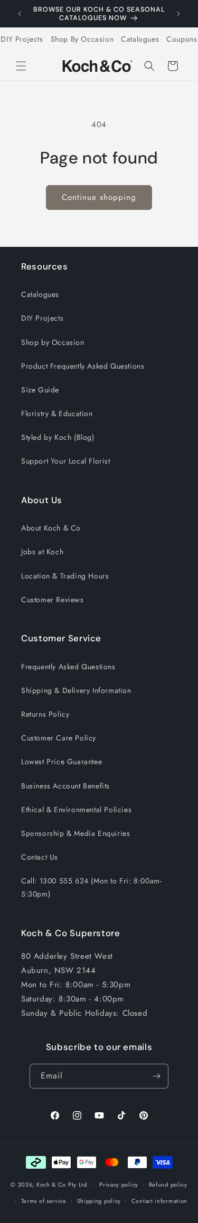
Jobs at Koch (42, 551)
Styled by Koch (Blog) (58, 437)
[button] (21, 66)
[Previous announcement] (19, 13)
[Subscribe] (156, 1076)
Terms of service (44, 1201)
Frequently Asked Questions (68, 666)
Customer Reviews (52, 599)
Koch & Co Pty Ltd (61, 1184)
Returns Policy (45, 714)
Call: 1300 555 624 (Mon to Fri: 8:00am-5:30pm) (91, 887)
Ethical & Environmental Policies (76, 809)
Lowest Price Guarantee (61, 761)
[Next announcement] (178, 13)
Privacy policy (118, 1184)
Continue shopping (99, 197)
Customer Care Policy (58, 738)
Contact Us (39, 857)
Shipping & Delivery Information (76, 690)
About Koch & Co (51, 528)
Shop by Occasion (52, 342)
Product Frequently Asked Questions (82, 366)
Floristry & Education (57, 413)
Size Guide (40, 389)
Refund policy (168, 1184)
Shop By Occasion (82, 39)
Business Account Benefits (65, 786)
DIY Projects (22, 39)
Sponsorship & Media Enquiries (75, 833)
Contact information (159, 1201)
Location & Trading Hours (65, 576)
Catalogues (140, 39)
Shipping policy (99, 1201)
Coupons (181, 39)
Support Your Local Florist (65, 461)
